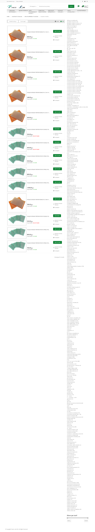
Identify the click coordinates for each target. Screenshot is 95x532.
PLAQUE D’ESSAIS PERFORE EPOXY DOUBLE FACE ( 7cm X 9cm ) (38, 142)
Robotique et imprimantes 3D (51, 11)
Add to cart (58, 31)
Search (71, 6)
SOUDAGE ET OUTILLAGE (17, 16)
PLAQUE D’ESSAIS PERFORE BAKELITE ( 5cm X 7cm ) (38, 72)
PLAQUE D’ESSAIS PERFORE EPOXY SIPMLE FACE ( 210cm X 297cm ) (38, 182)
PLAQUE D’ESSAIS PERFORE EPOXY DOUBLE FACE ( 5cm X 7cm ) (38, 129)
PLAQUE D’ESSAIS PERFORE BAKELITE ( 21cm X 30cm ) (38, 52)
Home (8, 16)
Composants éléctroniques (12, 11)
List (63, 21)
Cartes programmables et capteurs (33, 11)
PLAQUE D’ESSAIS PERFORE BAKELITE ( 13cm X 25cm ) (38, 32)
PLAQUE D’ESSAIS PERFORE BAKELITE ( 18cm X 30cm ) (38, 199)
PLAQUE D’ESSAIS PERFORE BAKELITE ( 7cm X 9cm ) (38, 92)
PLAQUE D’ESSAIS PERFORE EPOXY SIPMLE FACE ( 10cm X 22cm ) (38, 169)
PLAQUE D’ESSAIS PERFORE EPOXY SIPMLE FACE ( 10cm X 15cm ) (38, 156)
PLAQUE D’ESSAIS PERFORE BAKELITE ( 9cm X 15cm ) (38, 112)
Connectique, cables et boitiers (42, 11)
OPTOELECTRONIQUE (81, 10)
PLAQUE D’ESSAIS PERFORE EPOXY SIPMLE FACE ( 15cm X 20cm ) (38, 229)
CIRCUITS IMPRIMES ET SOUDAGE (31, 16)
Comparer (57, 40)
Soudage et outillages (60, 11)
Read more (57, 128)
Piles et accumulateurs (71, 11)
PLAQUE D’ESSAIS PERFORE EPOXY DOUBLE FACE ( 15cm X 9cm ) (38, 216)
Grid (58, 21)
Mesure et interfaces (23, 10)
